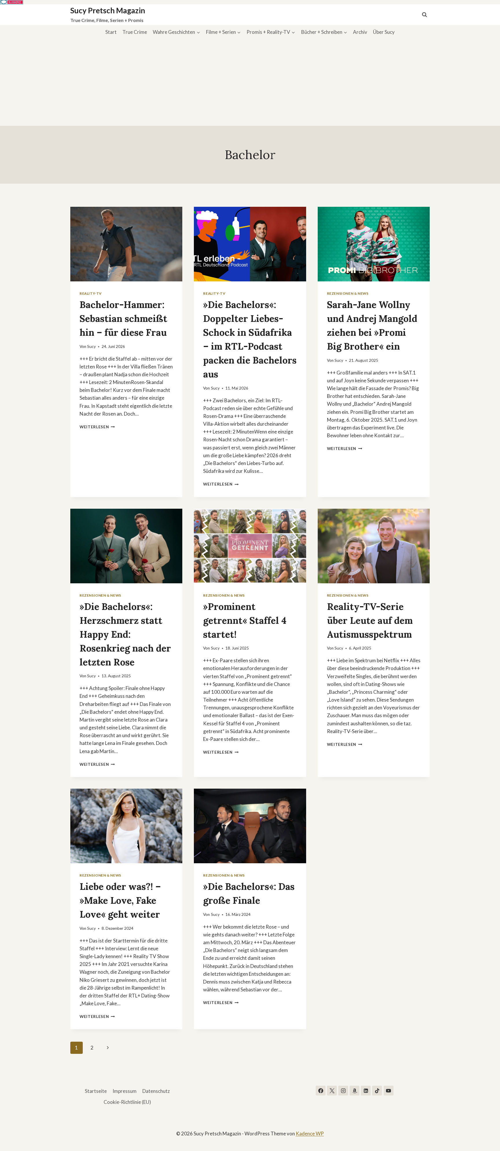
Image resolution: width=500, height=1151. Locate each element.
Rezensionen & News (348, 293)
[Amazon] (354, 1090)
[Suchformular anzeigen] (424, 15)
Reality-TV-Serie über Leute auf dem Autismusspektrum (370, 620)
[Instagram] (343, 1090)
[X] (332, 1090)
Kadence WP (310, 1133)
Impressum (125, 1091)
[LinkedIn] (366, 1090)
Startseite (96, 1091)
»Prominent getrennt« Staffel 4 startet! (244, 620)
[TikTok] (377, 1090)
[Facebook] (321, 1090)
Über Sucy (384, 32)
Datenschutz (156, 1091)
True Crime (134, 32)
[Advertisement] (250, 82)
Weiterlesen (97, 427)
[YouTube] (389, 1090)
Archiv (360, 32)
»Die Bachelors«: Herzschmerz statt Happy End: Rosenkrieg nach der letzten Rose (125, 634)
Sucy (91, 346)
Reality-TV (91, 293)
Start (111, 32)
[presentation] (126, 244)
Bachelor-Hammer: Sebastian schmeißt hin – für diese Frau (123, 318)
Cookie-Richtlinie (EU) (127, 1102)
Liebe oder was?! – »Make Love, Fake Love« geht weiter (120, 900)
